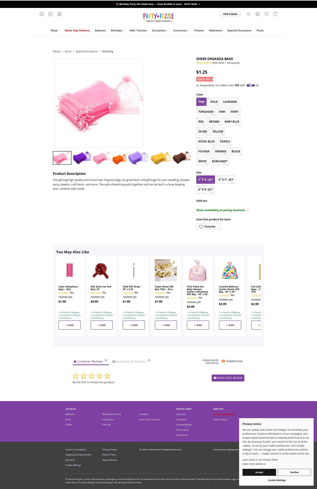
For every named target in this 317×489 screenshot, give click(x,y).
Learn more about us (254, 463)
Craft (68, 419)
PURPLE (225, 141)
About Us (70, 460)
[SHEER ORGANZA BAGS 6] (182, 158)
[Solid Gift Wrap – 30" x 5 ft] (134, 270)
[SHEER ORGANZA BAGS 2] (102, 158)
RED (201, 121)
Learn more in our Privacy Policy (260, 459)
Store (68, 51)
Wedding (107, 51)
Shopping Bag (184, 424)
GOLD (214, 102)
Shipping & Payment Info (78, 454)
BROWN (214, 121)
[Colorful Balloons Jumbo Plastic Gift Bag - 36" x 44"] (230, 270)
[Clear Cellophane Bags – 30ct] (69, 270)
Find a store (182, 430)
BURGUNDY (219, 161)
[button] (158, 17)
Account (180, 414)
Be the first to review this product (93, 382)
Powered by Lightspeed (226, 449)
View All (106, 424)
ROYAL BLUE (206, 141)
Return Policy (109, 454)
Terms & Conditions (75, 449)
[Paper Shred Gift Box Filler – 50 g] (166, 270)
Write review (218, 62)
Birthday (117, 30)
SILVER (202, 131)
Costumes (180, 30)
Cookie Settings (73, 465)
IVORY (234, 111)
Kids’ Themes (138, 30)
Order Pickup (220, 419)
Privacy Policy (109, 449)
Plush (260, 30)
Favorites (181, 419)
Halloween (215, 30)
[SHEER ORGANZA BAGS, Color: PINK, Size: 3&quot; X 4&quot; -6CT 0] (62, 158)
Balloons (100, 30)
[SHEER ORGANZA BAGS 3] (119, 158)
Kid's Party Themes (149, 419)
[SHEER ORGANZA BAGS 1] (82, 158)
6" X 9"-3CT (205, 189)
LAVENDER (230, 102)
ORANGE (220, 151)
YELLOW (217, 131)
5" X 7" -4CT (226, 179)
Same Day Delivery (224, 414)
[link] (192, 4)
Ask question (233, 62)
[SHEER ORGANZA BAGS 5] (160, 158)
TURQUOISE (206, 111)
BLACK (236, 151)
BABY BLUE (232, 121)
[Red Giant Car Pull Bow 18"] (102, 270)
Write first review (229, 378)
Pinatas (199, 30)
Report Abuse (109, 460)
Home (56, 51)
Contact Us (182, 435)
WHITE (202, 161)
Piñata (68, 424)
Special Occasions (239, 30)
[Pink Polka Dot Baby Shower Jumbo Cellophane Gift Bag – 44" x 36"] (198, 270)
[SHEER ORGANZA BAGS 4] (138, 158)
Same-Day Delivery (77, 30)
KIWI (222, 111)
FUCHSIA (204, 151)
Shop (54, 30)
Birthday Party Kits (111, 414)
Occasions (159, 30)
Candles (143, 414)
